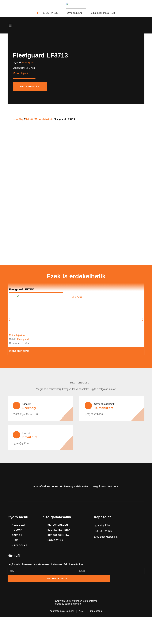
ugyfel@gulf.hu (21, 443)
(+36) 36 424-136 (94, 414)
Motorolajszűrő (43, 119)
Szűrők (29, 119)
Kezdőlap (18, 119)
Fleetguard (28, 62)
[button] (10, 25)
